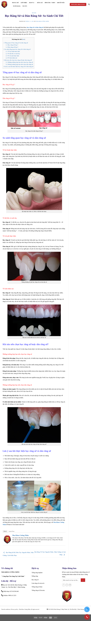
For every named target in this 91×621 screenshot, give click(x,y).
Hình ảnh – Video (50, 2)
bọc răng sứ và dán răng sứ (35, 27)
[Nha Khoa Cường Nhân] (5, 4)
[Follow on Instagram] (66, 584)
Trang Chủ (15, 2)
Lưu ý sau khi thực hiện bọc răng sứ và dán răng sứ (18, 66)
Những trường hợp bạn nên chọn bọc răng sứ (19, 62)
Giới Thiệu (24, 2)
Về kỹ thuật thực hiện (13, 51)
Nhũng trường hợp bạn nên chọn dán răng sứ (19, 64)
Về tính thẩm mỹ (11, 58)
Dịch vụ (31, 2)
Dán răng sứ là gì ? (12, 47)
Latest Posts (11, 531)
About (5, 531)
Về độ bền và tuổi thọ (13, 53)
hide (23, 39)
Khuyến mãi (60, 2)
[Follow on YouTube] (70, 584)
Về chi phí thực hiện (12, 55)
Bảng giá (40, 2)
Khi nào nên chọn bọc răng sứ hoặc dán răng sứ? (18, 60)
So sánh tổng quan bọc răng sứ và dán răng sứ (17, 49)
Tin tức (24, 6)
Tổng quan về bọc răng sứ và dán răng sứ (16, 42)
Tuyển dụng (16, 6)
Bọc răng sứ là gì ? (12, 45)
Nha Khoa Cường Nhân (42, 21)
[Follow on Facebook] (63, 584)
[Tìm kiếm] (89, 4)
